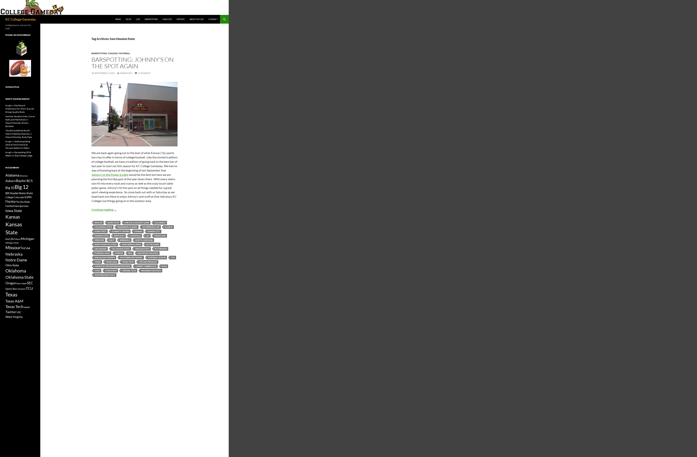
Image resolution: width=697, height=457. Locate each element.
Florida (10, 201)
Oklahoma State (121, 249)
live (7, 239)
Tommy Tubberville (145, 266)
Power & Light (102, 253)
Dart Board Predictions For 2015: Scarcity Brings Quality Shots (19, 108)
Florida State (22, 201)
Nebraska (125, 240)
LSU (147, 235)
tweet (27, 307)
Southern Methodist (131, 257)
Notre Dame (152, 244)
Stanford (21, 289)
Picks (128, 19)
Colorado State (103, 227)
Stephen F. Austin (157, 257)
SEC (30, 283)
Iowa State (100, 231)
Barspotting (151, 19)
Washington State (151, 270)
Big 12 (21, 187)
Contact (213, 19)
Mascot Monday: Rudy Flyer (18, 137)
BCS (30, 181)
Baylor (98, 222)
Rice (130, 253)
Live (138, 19)
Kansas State (102, 235)
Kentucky (119, 235)
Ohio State (12, 265)
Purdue (119, 253)
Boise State (113, 222)
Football (124, 53)
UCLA (164, 266)
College (113, 53)
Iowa (25, 206)
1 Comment (144, 73)
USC (19, 312)
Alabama (12, 175)
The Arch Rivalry (148, 262)
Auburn (10, 181)
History (181, 19)
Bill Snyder (12, 193)
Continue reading (104, 209)
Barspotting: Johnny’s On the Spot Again (132, 63)
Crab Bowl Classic (127, 227)
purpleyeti (126, 73)
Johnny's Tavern (120, 231)
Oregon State (142, 249)
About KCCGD (196, 19)
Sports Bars (11, 288)
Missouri (99, 240)
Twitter (10, 312)
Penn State (22, 283)
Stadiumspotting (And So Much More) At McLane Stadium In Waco (17, 144)
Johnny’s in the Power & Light (109, 174)
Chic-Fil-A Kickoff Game (136, 222)
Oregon (10, 283)
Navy (112, 240)
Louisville (135, 235)
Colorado (160, 222)
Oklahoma (101, 249)
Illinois (169, 227)
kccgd (8, 105)
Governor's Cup (151, 227)
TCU (173, 257)
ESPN (28, 197)
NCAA (26, 248)
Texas (98, 262)
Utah (97, 270)
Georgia (18, 205)
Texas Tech (128, 262)
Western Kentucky (105, 275)
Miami (18, 239)
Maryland (160, 235)
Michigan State (12, 243)
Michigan (27, 239)
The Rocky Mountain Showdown (112, 266)
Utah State (111, 270)
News (118, 19)
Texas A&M (111, 262)
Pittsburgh (161, 249)
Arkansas (24, 176)
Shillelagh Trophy (105, 257)
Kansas (138, 231)
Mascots (167, 19)
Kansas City (153, 231)
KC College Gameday (20, 19)
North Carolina (144, 240)
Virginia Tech (129, 270)
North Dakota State (106, 244)
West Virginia (14, 316)
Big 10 (9, 188)
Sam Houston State (147, 253)
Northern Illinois (131, 244)
